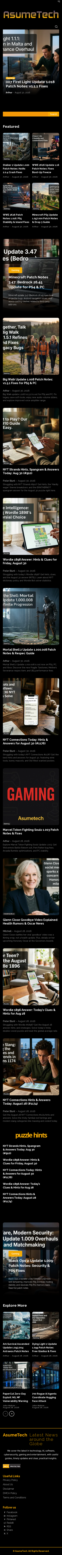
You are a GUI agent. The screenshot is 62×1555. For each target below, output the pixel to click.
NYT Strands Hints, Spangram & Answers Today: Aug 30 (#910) (31, 471)
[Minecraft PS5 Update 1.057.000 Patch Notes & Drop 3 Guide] (45, 196)
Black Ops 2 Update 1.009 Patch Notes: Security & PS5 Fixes (31, 1265)
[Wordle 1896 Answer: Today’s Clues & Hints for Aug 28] (31, 976)
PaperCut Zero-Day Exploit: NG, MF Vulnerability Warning (15, 1397)
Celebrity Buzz (9, 914)
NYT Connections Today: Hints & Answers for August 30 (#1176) (25, 741)
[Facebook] (4, 1512)
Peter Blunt (9, 480)
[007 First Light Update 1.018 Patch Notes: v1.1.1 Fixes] (31, 62)
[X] (4, 1533)
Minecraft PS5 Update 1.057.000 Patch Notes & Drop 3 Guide (45, 218)
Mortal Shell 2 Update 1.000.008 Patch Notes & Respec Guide (29, 651)
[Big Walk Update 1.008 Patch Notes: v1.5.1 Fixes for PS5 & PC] (31, 346)
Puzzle (6, 463)
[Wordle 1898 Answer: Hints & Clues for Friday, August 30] (31, 526)
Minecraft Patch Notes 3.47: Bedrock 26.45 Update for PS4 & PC (28, 282)
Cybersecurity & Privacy (12, 1387)
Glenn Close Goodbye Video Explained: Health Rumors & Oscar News (30, 921)
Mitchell (7, 931)
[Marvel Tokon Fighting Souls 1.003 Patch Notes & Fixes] (31, 796)
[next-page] (11, 1413)
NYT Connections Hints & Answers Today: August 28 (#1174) (26, 1101)
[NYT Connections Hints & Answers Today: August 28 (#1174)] (31, 1066)
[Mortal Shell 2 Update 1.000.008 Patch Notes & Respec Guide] (31, 616)
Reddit (10, 1523)
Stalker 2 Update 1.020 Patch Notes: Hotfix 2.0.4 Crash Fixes (16, 169)
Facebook (12, 1512)
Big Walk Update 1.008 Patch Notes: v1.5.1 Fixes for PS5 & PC (28, 381)
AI (33, 1387)
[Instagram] (4, 1516)
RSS (9, 1526)
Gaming (10, 78)
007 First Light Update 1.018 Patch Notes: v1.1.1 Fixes (30, 84)
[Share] (4, 1530)
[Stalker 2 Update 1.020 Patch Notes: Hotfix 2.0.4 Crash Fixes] (16, 146)
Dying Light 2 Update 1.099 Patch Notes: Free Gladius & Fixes (44, 1348)
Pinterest (11, 1519)
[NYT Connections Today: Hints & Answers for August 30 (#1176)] (31, 706)
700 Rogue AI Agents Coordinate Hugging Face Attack (44, 1397)
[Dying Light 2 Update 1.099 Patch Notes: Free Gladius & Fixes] (45, 1325)
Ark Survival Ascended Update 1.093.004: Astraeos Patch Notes (16, 1348)
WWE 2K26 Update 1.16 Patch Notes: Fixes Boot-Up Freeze (45, 169)
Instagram (12, 1516)
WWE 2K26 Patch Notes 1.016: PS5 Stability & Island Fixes (16, 218)
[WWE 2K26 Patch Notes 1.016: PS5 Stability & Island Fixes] (16, 196)
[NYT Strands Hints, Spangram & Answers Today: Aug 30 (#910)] (31, 436)
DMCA (6, 1466)
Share (10, 1530)
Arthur (9, 92)
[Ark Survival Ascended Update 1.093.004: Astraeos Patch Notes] (16, 1325)
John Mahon (9, 1405)
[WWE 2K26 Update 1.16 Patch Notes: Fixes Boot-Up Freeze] (45, 146)
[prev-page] (5, 1413)
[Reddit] (4, 1523)
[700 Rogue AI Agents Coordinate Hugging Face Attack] (45, 1375)
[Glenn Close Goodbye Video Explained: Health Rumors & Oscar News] (31, 886)
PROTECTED (15, 1466)
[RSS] (4, 1526)
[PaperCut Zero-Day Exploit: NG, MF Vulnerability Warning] (16, 1375)
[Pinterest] (4, 1519)
